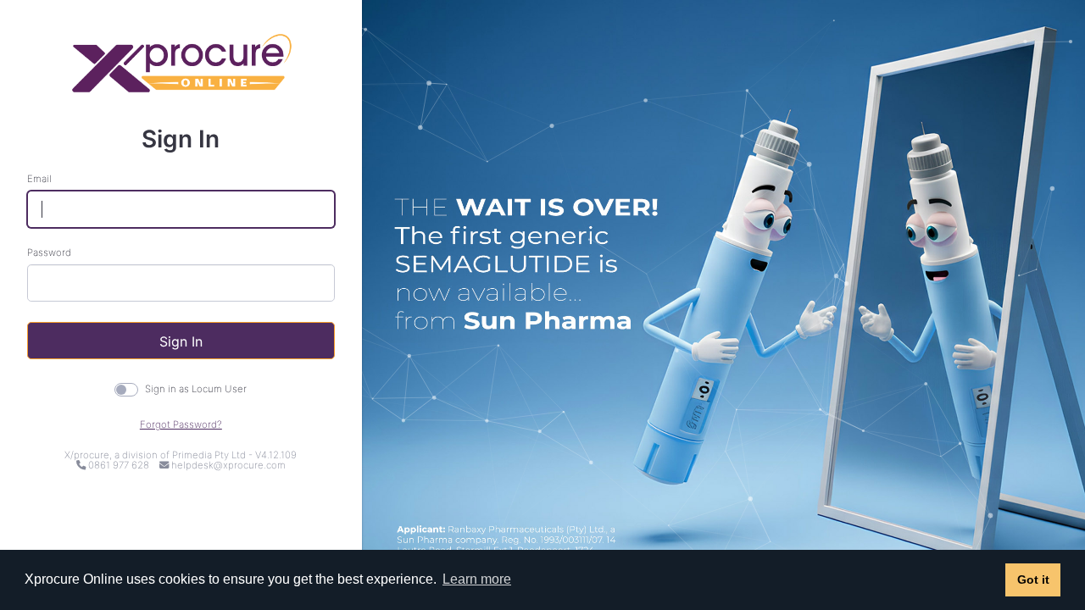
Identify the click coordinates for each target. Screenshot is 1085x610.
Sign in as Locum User (196, 389)
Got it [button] (1033, 579)
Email (39, 179)
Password (49, 253)
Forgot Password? (181, 424)
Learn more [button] (476, 579)
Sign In (181, 341)
